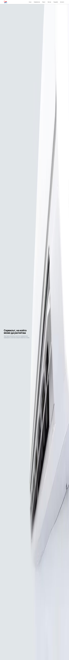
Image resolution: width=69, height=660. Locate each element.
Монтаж (49, 2)
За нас (30, 2)
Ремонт (43, 2)
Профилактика (37, 2)
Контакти (62, 2)
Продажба (55, 2)
